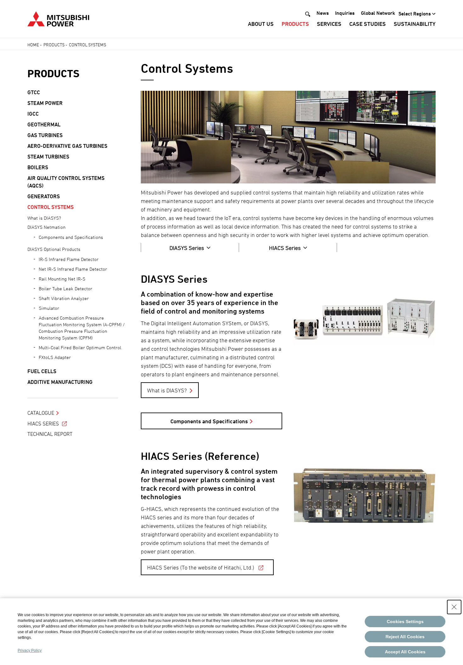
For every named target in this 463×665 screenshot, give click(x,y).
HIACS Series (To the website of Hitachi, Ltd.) (200, 567)
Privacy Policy (30, 650)
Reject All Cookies (405, 636)
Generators (43, 196)
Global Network (378, 13)
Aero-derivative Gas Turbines (67, 146)
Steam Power (45, 103)
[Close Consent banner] (454, 607)
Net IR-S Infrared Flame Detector (73, 269)
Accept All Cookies (405, 651)
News (323, 13)
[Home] (58, 18)
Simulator (49, 308)
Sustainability (415, 23)
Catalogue (40, 413)
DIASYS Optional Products (53, 249)
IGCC (33, 114)
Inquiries (345, 13)
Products (295, 23)
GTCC (33, 92)
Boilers (37, 167)
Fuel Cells (41, 371)
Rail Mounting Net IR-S (62, 278)
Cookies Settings (405, 621)
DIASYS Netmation (46, 227)
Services (329, 23)
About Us (261, 23)
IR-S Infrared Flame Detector (69, 259)
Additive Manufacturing (60, 382)
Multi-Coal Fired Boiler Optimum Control (80, 347)
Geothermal (43, 124)
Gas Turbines (45, 135)
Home (33, 44)
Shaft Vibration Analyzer (64, 298)
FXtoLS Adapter (55, 357)
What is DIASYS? (167, 390)
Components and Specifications (209, 421)
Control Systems (50, 207)
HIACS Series (43, 423)
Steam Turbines (48, 156)
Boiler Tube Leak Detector (65, 288)
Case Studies (367, 23)
